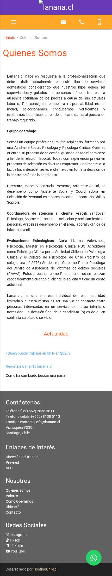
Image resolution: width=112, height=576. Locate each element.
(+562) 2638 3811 (39, 411)
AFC (9, 468)
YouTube (18, 551)
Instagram (18, 535)
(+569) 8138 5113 (45, 416)
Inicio (10, 37)
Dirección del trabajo (22, 457)
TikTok (15, 540)
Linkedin (16, 546)
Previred (12, 462)
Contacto (13, 512)
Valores (12, 496)
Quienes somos (18, 490)
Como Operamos (19, 501)
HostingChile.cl (45, 569)
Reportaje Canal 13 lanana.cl (29, 366)
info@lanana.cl (47, 422)
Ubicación (14, 507)
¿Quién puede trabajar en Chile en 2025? (38, 353)
